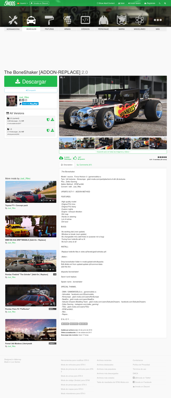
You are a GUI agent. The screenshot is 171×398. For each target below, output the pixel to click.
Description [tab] (67, 164)
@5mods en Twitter (143, 377)
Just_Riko (24, 97)
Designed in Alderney (12, 359)
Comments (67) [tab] (85, 164)
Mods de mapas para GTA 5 (72, 389)
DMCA (135, 373)
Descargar (33, 81)
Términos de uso (139, 369)
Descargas (67, 159)
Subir (122, 3)
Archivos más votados (105, 377)
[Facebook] (20, 100)
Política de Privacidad (141, 364)
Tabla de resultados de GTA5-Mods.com (113, 382)
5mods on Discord (142, 386)
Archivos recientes (104, 360)
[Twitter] (23, 100)
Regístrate (150, 3)
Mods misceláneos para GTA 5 (73, 393)
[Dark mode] (159, 3)
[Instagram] (26, 100)
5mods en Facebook (143, 382)
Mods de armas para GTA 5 (72, 376)
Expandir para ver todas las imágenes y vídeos (113, 152)
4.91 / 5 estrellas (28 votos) (158, 159)
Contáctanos (138, 360)
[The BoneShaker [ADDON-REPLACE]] (113, 106)
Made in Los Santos (12, 362)
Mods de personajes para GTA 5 (74, 384)
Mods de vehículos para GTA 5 (73, 364)
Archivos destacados (105, 364)
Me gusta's (81, 159)
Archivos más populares (106, 369)
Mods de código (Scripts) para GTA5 (75, 380)
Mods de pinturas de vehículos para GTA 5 (77, 370)
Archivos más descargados (107, 373)
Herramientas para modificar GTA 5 (75, 360)
